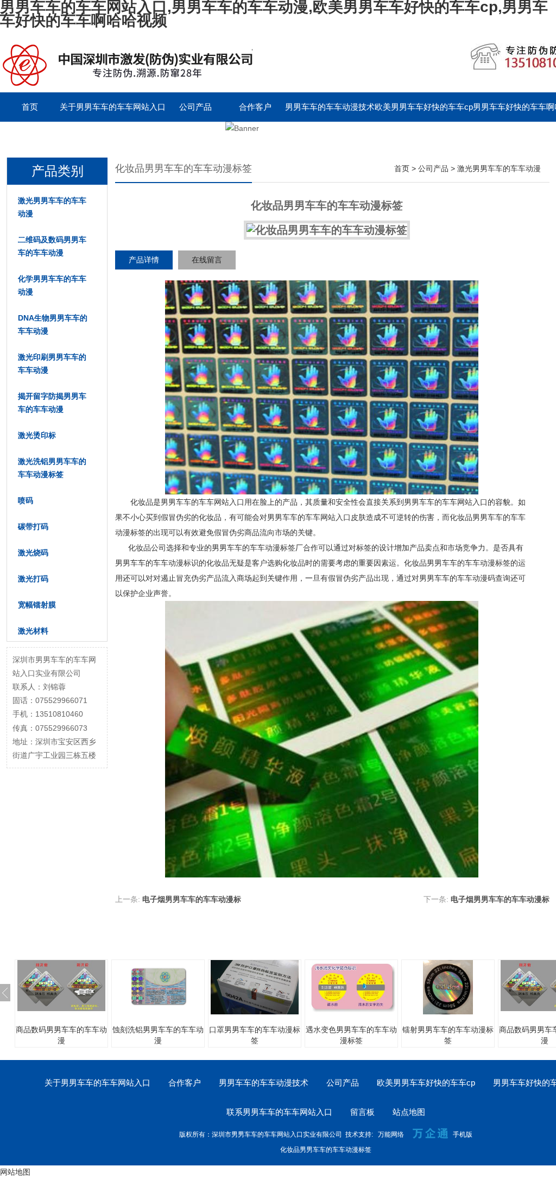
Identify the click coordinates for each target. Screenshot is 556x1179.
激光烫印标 (37, 435)
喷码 (25, 500)
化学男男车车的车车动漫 (52, 285)
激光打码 (33, 578)
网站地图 (15, 1172)
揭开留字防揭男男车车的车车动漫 (52, 402)
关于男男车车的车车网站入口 (113, 106)
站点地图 (409, 1112)
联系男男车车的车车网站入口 (53, 136)
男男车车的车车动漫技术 (330, 106)
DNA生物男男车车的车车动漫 (52, 324)
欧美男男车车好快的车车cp (424, 106)
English (195, 136)
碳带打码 (33, 526)
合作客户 (255, 106)
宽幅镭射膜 (37, 604)
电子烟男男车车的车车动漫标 (191, 899)
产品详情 (144, 259)
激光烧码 (33, 552)
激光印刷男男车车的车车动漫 (52, 363)
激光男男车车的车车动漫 (52, 207)
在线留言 (207, 259)
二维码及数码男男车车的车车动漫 (52, 246)
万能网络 (391, 1134)
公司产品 (195, 106)
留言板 (136, 136)
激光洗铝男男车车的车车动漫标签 (52, 468)
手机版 (462, 1134)
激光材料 (33, 630)
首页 (30, 106)
